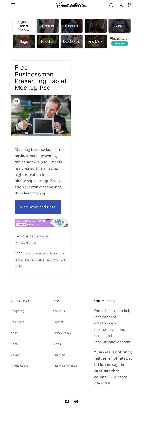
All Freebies (42, 236)
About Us (59, 311)
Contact (58, 322)
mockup (39, 259)
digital (19, 259)
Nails (14, 333)
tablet (18, 266)
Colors (15, 355)
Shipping (59, 355)
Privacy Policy (62, 333)
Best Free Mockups (25, 243)
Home (15, 344)
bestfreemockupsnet (36, 253)
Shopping (17, 311)
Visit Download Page (38, 206)
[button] (13, 5)
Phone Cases (19, 366)
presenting (52, 259)
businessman (57, 253)
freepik (29, 259)
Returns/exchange (65, 366)
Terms (57, 344)
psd (63, 259)
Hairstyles (17, 322)
